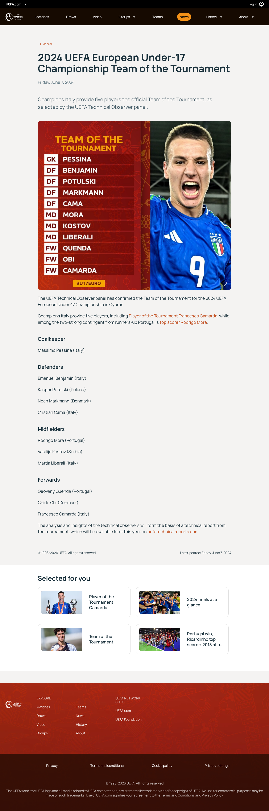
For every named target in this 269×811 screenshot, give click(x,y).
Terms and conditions (107, 765)
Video (41, 724)
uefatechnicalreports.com (173, 531)
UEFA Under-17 (14, 17)
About (80, 733)
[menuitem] (45, 17)
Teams (81, 707)
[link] (42, 17)
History (81, 724)
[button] (127, 17)
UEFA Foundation (128, 719)
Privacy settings (217, 765)
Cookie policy (162, 765)
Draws (41, 715)
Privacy (52, 765)
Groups (42, 733)
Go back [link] (47, 44)
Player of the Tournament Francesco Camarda (173, 316)
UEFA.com (123, 710)
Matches (43, 707)
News (80, 715)
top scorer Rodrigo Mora (183, 322)
